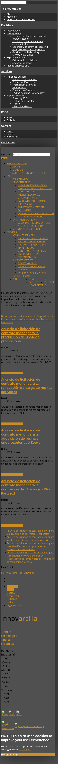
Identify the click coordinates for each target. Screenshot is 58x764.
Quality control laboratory (25, 52)
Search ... (6, 154)
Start (3, 572)
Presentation (13, 30)
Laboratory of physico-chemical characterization (35, 187)
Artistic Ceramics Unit (18, 65)
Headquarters (14, 33)
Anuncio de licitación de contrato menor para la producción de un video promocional (20, 335)
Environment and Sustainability (28, 93)
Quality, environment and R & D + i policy (13, 597)
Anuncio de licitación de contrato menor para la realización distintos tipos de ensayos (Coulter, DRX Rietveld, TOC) (30, 546)
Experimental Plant (16, 57)
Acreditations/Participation (21, 19)
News (10, 131)
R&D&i (5, 112)
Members (12, 16)
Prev (8, 572)
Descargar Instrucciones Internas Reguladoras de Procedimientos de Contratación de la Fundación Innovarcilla (27, 319)
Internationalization (22, 106)
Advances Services (16, 76)
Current (6, 125)
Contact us (8, 142)
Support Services (22, 260)
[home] (2, 148)
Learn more (25, 749)
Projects (11, 120)
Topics (10, 117)
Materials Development (24, 79)
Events (10, 134)
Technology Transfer (23, 101)
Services (6, 71)
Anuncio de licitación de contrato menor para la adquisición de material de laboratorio (30, 538)
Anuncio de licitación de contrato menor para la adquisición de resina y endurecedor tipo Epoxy (20, 436)
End (32, 572)
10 (24, 572)
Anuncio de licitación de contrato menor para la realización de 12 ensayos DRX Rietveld (26, 487)
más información (12, 373)
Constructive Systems (23, 90)
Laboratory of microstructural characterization (27, 43)
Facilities (7, 25)
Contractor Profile (12, 588)
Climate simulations (22, 55)
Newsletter (12, 136)
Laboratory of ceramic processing (30, 47)
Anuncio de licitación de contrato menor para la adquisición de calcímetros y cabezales (30, 532)
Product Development (24, 85)
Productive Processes (23, 82)
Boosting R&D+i (20, 98)
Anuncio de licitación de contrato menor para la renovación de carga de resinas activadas (26, 385)
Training (16, 103)
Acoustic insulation (22, 63)
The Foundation (11, 8)
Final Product (19, 87)
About (10, 14)
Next (27, 572)
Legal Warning (14, 605)
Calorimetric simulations (24, 60)
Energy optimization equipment (28, 49)
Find (4, 158)
